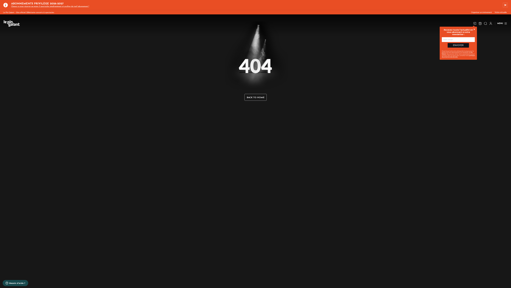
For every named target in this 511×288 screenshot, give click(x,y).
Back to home (255, 98)
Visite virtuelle (501, 12)
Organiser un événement (481, 12)
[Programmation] (480, 23)
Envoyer (458, 45)
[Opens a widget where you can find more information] (15, 283)
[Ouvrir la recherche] (485, 23)
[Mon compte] (491, 23)
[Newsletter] (475, 23)
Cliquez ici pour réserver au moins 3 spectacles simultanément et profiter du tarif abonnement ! (50, 6)
